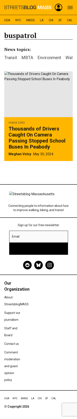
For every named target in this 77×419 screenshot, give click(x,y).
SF (60, 20)
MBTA (27, 57)
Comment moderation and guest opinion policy (12, 366)
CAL (70, 20)
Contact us (11, 343)
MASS (30, 20)
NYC (18, 20)
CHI (51, 20)
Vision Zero (17, 122)
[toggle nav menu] (70, 7)
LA (42, 20)
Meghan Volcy (20, 154)
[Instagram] (49, 265)
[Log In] (58, 7)
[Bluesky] (38, 265)
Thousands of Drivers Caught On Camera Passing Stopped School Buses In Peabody (37, 138)
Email (15, 236)
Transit (10, 57)
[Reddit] (27, 265)
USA (7, 20)
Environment (49, 57)
